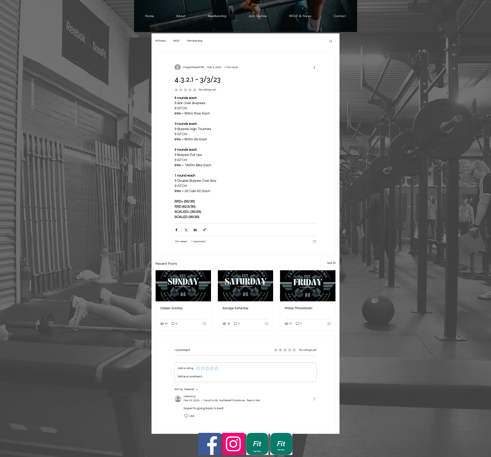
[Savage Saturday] (245, 285)
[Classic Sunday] (183, 285)
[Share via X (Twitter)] (186, 230)
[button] (331, 41)
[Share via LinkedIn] (195, 230)
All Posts (160, 40)
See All (331, 263)
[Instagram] (233, 444)
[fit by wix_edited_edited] (257, 444)
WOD (176, 40)
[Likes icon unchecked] (186, 416)
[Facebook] (209, 444)
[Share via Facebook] (176, 230)
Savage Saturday (235, 308)
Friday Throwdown (298, 308)
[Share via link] (204, 230)
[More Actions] (314, 398)
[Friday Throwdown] (307, 285)
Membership (195, 40)
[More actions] (314, 67)
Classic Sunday (171, 308)
